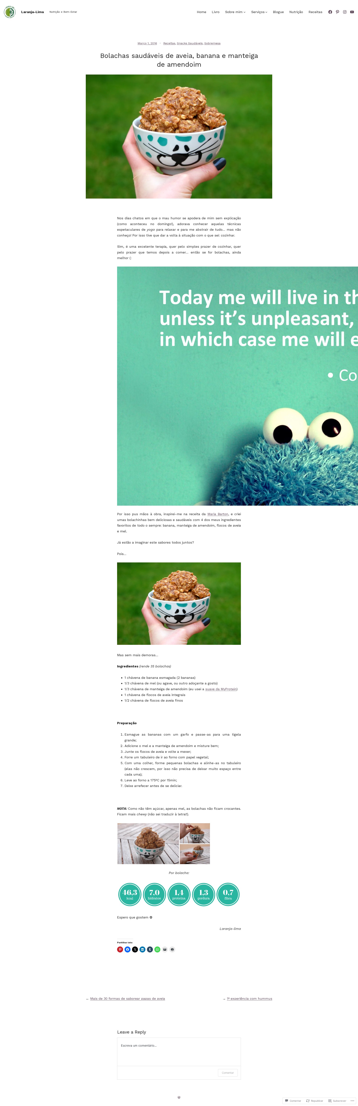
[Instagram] (345, 12)
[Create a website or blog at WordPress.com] (179, 1097)
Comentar (228, 1072)
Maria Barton (218, 514)
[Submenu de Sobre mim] (245, 12)
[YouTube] (352, 12)
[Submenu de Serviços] (266, 12)
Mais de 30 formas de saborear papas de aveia (127, 998)
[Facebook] (330, 12)
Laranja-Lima (32, 12)
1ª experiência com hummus (249, 998)
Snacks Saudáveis (190, 43)
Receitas (169, 43)
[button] (148, 843)
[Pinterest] (337, 12)
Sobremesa (212, 43)
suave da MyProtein (220, 689)
